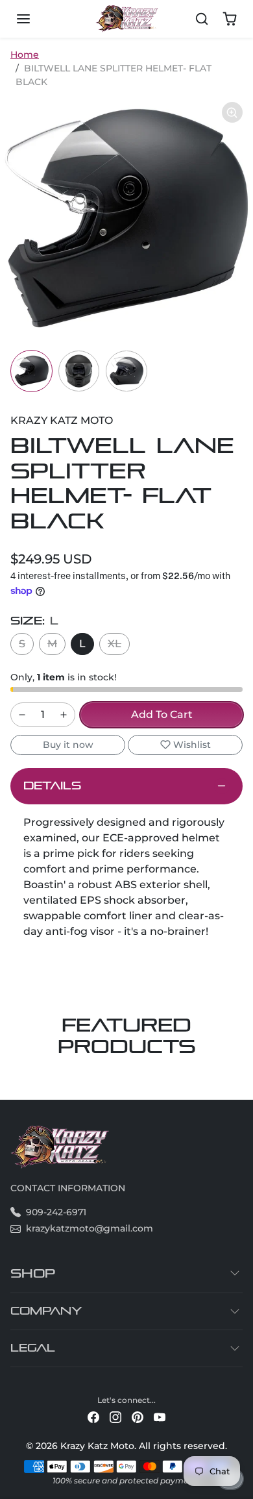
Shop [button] (32, 1273)
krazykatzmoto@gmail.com (89, 1228)
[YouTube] (160, 1417)
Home (24, 54)
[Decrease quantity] (22, 714)
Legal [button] (32, 1348)
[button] (36, 18)
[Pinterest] (137, 1417)
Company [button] (46, 1311)
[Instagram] (115, 1417)
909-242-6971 (56, 1212)
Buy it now (68, 744)
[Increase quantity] (63, 714)
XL (114, 644)
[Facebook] (93, 1417)
